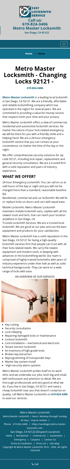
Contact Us (50, 439)
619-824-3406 (35, 24)
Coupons (35, 439)
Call (36, 464)
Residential (22, 435)
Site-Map (54, 443)
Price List (41, 443)
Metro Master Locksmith (18, 97)
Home (28, 53)
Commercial (39, 435)
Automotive (56, 435)
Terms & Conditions (21, 443)
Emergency (20, 439)
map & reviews (39, 420)
